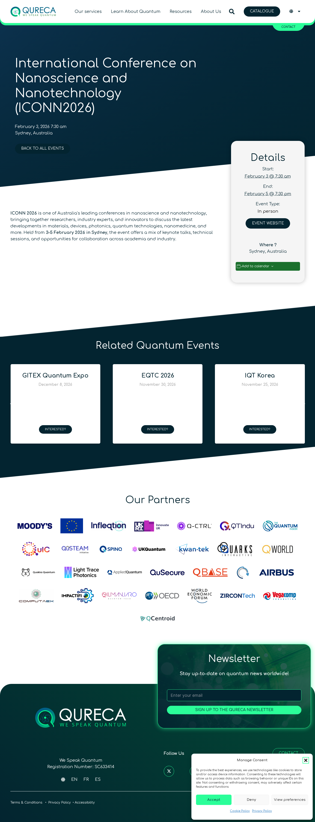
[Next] (303, 404)
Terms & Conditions (26, 802)
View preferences (290, 800)
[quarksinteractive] (234, 549)
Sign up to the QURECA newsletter (234, 710)
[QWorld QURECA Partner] (277, 549)
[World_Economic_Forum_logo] (200, 595)
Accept (213, 800)
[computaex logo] (36, 595)
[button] (305, 760)
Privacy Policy (262, 811)
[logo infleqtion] (108, 525)
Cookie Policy (240, 811)
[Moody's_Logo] (35, 525)
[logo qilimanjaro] (119, 595)
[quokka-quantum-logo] (38, 572)
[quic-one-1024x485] (36, 549)
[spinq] (111, 549)
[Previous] (11, 404)
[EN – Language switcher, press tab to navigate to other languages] (295, 11)
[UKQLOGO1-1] (149, 549)
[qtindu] (237, 525)
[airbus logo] (276, 572)
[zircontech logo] (237, 595)
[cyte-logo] (243, 572)
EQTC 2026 (55, 375)
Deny (251, 800)
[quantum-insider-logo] (280, 525)
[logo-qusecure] (167, 572)
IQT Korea (158, 375)
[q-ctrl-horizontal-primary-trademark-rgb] (194, 525)
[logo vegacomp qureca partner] (279, 595)
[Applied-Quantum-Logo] (124, 572)
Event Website (268, 223)
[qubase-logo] (210, 572)
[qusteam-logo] (75, 549)
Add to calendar (255, 266)
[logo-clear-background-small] (33, 11)
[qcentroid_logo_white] (157, 618)
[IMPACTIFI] (77, 595)
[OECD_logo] (162, 595)
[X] (169, 771)
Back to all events (42, 148)
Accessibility (85, 802)
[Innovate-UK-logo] (151, 525)
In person (268, 211)
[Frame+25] (81, 572)
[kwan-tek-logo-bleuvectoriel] (192, 549)
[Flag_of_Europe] (71, 525)
